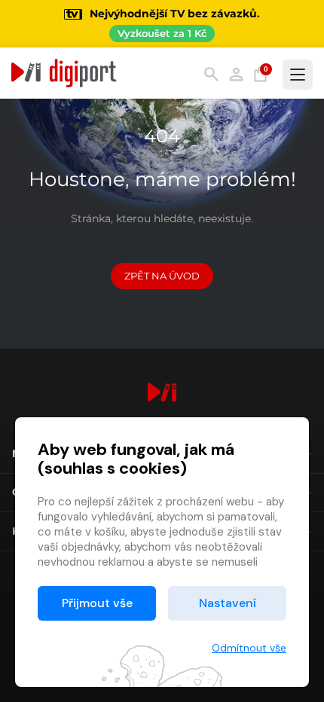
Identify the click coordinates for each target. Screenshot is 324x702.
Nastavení (227, 603)
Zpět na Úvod (162, 276)
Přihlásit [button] (236, 74)
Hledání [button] (211, 74)
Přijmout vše (97, 603)
